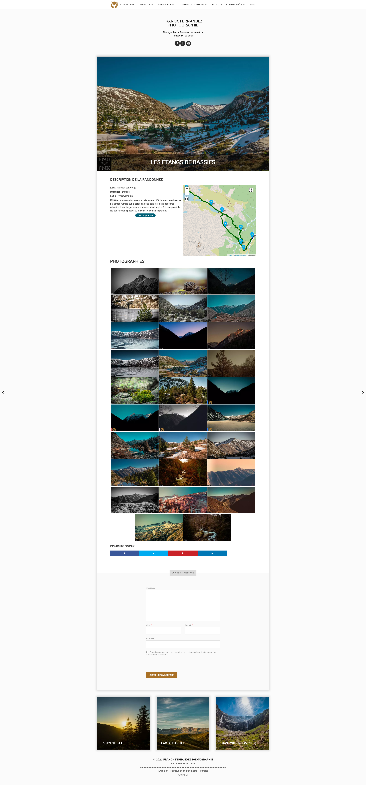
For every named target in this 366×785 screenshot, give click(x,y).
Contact (204, 770)
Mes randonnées (233, 5)
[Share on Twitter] (154, 553)
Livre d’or (163, 770)
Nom (149, 625)
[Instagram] (182, 43)
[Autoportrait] (363, 392)
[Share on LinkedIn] (212, 553)
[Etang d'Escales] (211, 203)
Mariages (145, 5)
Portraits (129, 5)
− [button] (187, 193)
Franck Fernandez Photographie (183, 23)
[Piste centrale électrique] (241, 242)
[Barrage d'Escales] (222, 210)
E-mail (189, 625)
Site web (150, 638)
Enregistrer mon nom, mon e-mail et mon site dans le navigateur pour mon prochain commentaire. (181, 653)
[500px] (188, 43)
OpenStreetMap (240, 255)
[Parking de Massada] (252, 235)
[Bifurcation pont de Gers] (243, 247)
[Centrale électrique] (241, 227)
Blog (252, 5)
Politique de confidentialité (183, 770)
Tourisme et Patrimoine (191, 5)
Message (150, 588)
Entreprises (165, 5)
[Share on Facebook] (124, 553)
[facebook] (177, 43)
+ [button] (187, 188)
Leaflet (230, 255)
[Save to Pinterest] (183, 553)
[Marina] (3, 392)
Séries (215, 5)
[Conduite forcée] (225, 224)
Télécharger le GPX (145, 215)
